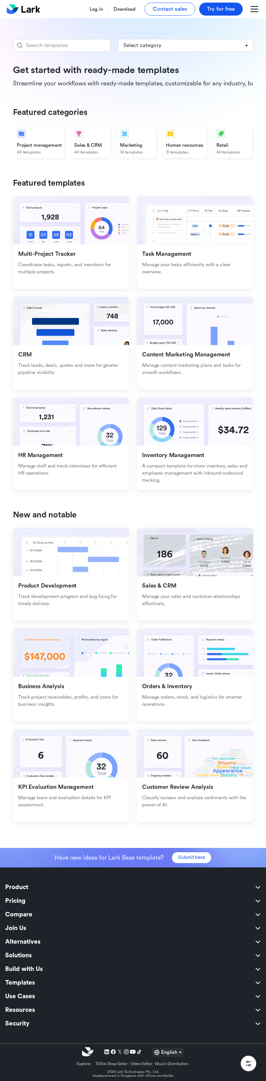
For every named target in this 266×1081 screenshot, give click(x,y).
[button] (185, 45)
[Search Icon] (61, 45)
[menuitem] (133, 887)
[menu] (133, 955)
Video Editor (141, 1064)
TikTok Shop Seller (111, 1064)
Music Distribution (171, 1064)
